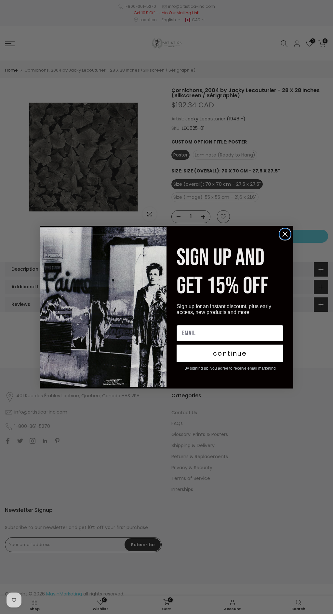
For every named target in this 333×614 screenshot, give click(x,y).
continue (230, 353)
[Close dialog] (285, 234)
